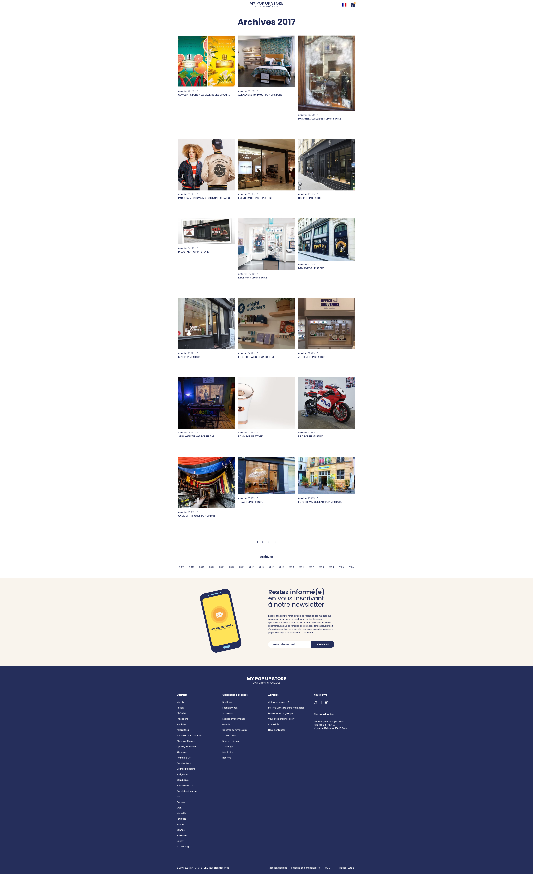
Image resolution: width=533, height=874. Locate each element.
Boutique (227, 702)
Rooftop (226, 757)
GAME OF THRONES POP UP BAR (196, 515)
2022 (311, 567)
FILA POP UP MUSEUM (310, 436)
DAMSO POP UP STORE (311, 268)
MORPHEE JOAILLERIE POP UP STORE (319, 118)
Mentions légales (278, 867)
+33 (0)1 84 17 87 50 (324, 725)
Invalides (181, 724)
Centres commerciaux (234, 730)
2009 (181, 567)
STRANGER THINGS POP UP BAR (196, 436)
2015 (241, 567)
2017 (261, 567)
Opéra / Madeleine (187, 746)
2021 (301, 567)
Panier (353, 4)
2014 (231, 567)
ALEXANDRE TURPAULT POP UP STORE (260, 94)
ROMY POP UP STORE (250, 436)
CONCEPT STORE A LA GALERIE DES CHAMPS (204, 94)
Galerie (226, 724)
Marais (180, 702)
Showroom (228, 713)
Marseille (181, 813)
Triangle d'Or (184, 757)
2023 (321, 567)
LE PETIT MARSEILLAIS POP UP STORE (320, 501)
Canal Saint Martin (187, 791)
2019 (281, 567)
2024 (331, 567)
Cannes (181, 802)
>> (275, 542)
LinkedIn (326, 702)
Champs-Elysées (186, 741)
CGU (327, 867)
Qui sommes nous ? (278, 702)
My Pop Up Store (266, 4)
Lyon (179, 807)
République (183, 780)
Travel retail (229, 735)
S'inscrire (323, 644)
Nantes (180, 824)
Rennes (181, 830)
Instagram (315, 702)
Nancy (180, 841)
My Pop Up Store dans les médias (286, 707)
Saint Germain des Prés (189, 735)
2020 (291, 567)
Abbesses (182, 752)
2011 (201, 567)
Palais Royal (183, 730)
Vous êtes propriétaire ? (281, 718)
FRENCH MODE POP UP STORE (255, 198)
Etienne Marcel (185, 785)
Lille (178, 796)
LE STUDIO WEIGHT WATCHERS (256, 357)
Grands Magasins (186, 768)
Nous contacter (276, 730)
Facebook (321, 702)
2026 (351, 567)
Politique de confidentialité (305, 867)
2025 (341, 567)
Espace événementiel (234, 718)
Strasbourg (183, 846)
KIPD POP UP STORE (189, 357)
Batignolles (182, 774)
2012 (211, 567)
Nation (180, 707)
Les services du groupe (280, 713)
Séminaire (227, 752)
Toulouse (181, 818)
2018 (271, 567)
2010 (191, 567)
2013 (221, 567)
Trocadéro (182, 718)
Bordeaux (182, 835)
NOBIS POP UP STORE (310, 198)
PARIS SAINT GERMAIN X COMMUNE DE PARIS (204, 198)
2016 (251, 567)
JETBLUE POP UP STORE (312, 357)
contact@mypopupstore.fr (329, 721)
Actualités (273, 724)
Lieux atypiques (230, 741)
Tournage (227, 746)
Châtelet (181, 713)
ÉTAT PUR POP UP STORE (252, 277)
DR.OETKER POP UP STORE (193, 251)
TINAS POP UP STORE (250, 501)
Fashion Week (229, 707)
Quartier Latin (184, 763)
